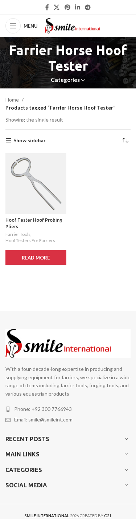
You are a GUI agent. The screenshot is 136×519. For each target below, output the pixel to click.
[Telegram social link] (87, 7)
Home (12, 99)
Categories (65, 80)
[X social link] (56, 7)
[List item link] (68, 409)
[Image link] (68, 343)
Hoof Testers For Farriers (30, 240)
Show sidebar (29, 140)
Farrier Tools (17, 234)
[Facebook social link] (47, 7)
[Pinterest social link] (67, 7)
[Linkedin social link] (77, 7)
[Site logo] (77, 25)
